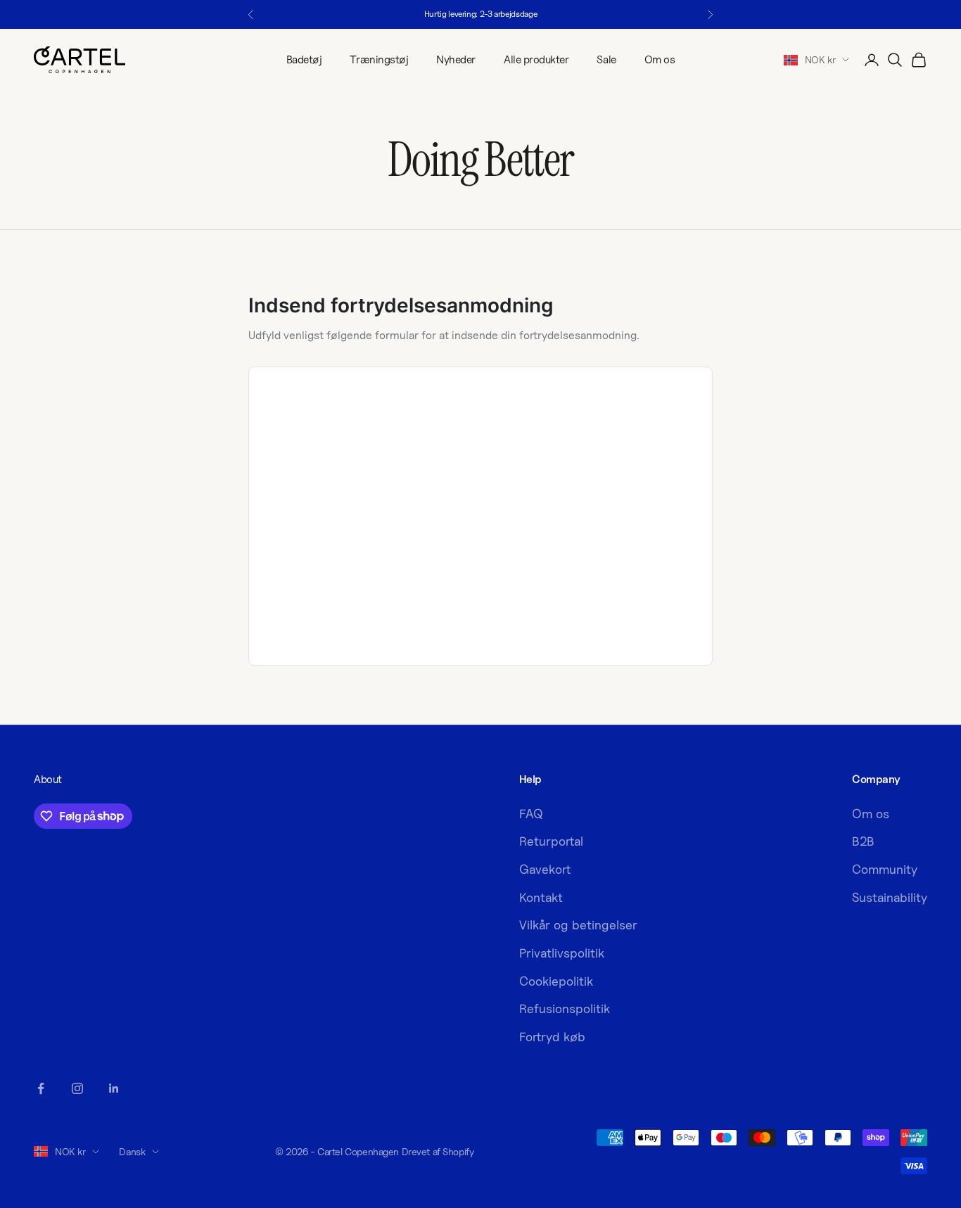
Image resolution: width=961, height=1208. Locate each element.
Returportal (551, 841)
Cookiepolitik (556, 981)
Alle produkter (536, 59)
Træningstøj (379, 59)
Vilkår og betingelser (578, 924)
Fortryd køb (552, 1036)
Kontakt (541, 897)
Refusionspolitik (564, 1008)
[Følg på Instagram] (77, 1088)
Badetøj (304, 59)
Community (884, 869)
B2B (863, 841)
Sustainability (889, 897)
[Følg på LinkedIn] (114, 1088)
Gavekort (545, 869)
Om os (659, 59)
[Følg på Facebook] (41, 1088)
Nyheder (456, 59)
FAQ (531, 813)
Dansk (132, 1151)
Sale (606, 59)
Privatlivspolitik (561, 953)
